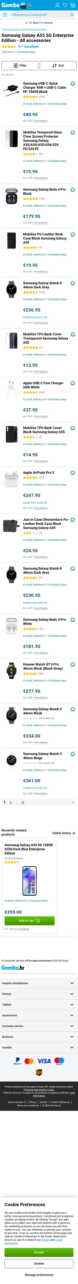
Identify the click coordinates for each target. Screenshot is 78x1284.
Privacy (33, 1102)
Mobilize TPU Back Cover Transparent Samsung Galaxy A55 (45, 338)
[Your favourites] (65, 5)
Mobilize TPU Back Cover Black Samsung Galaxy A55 (44, 430)
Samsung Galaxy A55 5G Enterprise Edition (25, 29)
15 (22, 802)
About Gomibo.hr (17, 1102)
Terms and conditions (28, 1105)
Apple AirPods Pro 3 (38, 472)
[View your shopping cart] (72, 5)
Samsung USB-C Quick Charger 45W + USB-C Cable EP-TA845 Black (44, 87)
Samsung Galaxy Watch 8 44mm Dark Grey (42, 285)
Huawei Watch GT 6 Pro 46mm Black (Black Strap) (43, 666)
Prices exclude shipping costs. (39, 1089)
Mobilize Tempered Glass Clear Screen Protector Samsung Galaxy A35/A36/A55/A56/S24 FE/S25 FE (42, 140)
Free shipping (41, 121)
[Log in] (57, 5)
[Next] (73, 802)
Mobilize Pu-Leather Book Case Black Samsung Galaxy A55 (44, 238)
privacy (45, 1239)
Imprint (43, 1102)
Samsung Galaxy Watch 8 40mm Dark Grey (42, 570)
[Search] (72, 15)
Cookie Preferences (60, 1102)
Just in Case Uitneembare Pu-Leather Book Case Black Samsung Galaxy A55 (46, 524)
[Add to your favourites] (72, 83)
